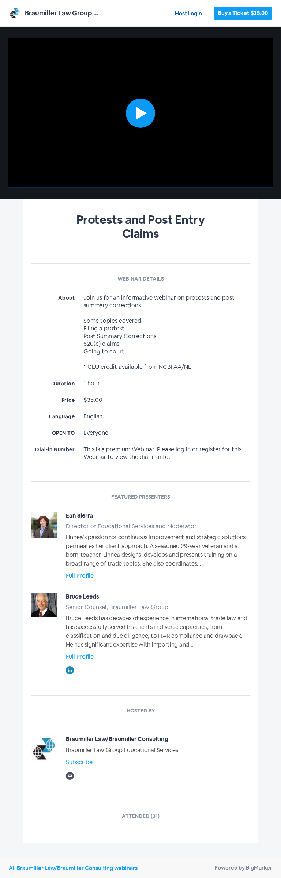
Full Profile (80, 575)
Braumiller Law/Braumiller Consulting (117, 739)
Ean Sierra (79, 515)
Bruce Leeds (82, 596)
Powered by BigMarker (243, 867)
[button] (140, 113)
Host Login (188, 13)
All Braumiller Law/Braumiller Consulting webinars (73, 867)
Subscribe (79, 762)
